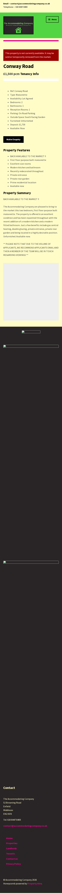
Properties (11, 843)
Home (9, 838)
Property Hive (34, 883)
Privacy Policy (13, 863)
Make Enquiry (13, 139)
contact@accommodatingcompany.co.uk (25, 825)
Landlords (11, 848)
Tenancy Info (29, 74)
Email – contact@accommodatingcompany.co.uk (26, 3)
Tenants (10, 853)
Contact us (12, 858)
